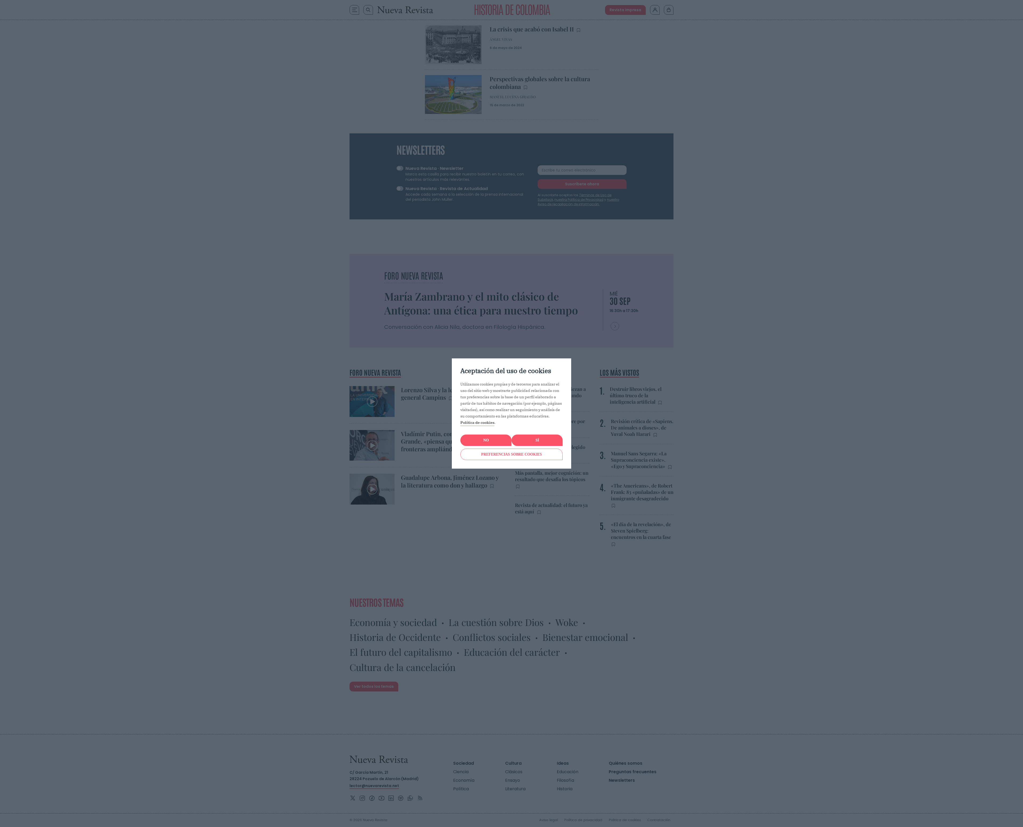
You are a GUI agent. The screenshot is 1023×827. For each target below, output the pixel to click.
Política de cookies (477, 422)
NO (486, 440)
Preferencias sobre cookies (511, 454)
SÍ (537, 440)
